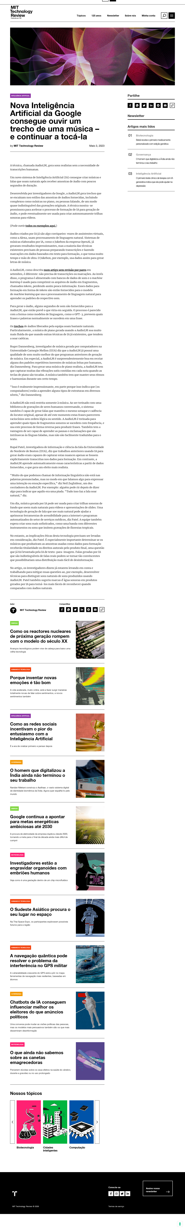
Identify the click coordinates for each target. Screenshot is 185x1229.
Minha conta (148, 15)
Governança (143, 154)
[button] (97, 1122)
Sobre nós (130, 15)
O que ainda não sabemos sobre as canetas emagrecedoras (36, 1057)
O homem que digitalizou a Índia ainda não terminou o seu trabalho (37, 775)
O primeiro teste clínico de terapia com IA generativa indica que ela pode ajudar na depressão (154, 182)
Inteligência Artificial (20, 96)
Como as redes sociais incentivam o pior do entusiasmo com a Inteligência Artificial (33, 731)
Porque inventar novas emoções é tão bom (33, 680)
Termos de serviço (116, 1206)
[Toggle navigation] (172, 15)
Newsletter (113, 15)
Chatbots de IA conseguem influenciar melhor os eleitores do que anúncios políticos (38, 1009)
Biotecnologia (144, 135)
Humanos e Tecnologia (20, 669)
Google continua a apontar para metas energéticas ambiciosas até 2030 (37, 821)
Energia (14, 623)
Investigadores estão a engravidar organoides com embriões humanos (38, 867)
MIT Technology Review (28, 145)
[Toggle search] (164, 15)
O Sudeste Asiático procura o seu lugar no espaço (40, 912)
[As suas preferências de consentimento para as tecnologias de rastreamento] (180, 1224)
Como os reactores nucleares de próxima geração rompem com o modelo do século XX (40, 636)
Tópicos (81, 15)
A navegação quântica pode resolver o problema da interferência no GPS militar (38, 960)
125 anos (96, 15)
